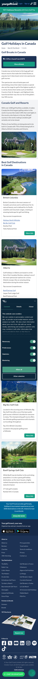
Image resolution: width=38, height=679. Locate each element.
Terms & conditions (26, 549)
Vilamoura (23, 567)
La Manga (23, 573)
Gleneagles (5, 590)
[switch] (33, 347)
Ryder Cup (5, 567)
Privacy (22, 552)
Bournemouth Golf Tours (9, 586)
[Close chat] (31, 612)
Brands (4, 607)
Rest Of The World (13, 48)
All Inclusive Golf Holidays (28, 590)
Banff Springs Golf (9, 290)
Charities (4, 549)
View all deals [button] (19, 64)
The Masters (5, 573)
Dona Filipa (5, 596)
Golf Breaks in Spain (26, 577)
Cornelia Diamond (26, 580)
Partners (4, 604)
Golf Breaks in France (26, 564)
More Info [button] (29, 233)
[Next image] (32, 144)
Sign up (27, 3)
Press (3, 552)
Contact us (23, 556)
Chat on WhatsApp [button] (14, 674)
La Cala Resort (24, 586)
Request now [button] (19, 633)
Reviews (4, 546)
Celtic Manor (6, 570)
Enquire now (19, 516)
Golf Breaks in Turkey (26, 583)
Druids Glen (5, 577)
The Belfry (5, 564)
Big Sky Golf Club (9, 223)
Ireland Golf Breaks (8, 593)
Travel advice (24, 546)
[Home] (10, 3)
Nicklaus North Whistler (11, 220)
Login (20, 3)
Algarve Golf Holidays (27, 570)
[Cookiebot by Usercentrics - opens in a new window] (27, 301)
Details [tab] (19, 306)
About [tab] (31, 306)
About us (4, 543)
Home (3, 48)
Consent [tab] (7, 306)
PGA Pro (22, 596)
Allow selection (19, 376)
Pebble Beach (24, 593)
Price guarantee (25, 543)
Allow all (19, 369)
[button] (19, 182)
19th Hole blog (6, 556)
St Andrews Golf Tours (9, 580)
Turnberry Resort (7, 583)
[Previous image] (6, 144)
